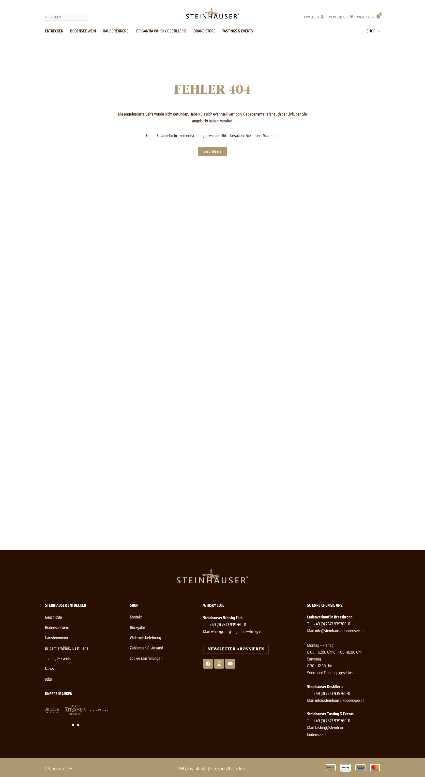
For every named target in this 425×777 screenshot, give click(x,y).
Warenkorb (366, 17)
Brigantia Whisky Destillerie (161, 31)
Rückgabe (137, 627)
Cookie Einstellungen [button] (146, 658)
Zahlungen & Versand (146, 648)
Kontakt (136, 617)
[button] (73, 725)
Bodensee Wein (83, 31)
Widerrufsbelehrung (145, 637)
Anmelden (311, 17)
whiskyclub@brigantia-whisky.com (238, 631)
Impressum (218, 768)
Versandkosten (197, 768)
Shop (371, 31)
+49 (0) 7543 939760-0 (228, 624)
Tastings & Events (237, 31)
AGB (181, 768)
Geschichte (53, 617)
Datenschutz (236, 768)
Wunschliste (339, 17)
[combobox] (66, 17)
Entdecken (54, 31)
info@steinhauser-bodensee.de (339, 630)
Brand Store (204, 31)
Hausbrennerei (116, 31)
